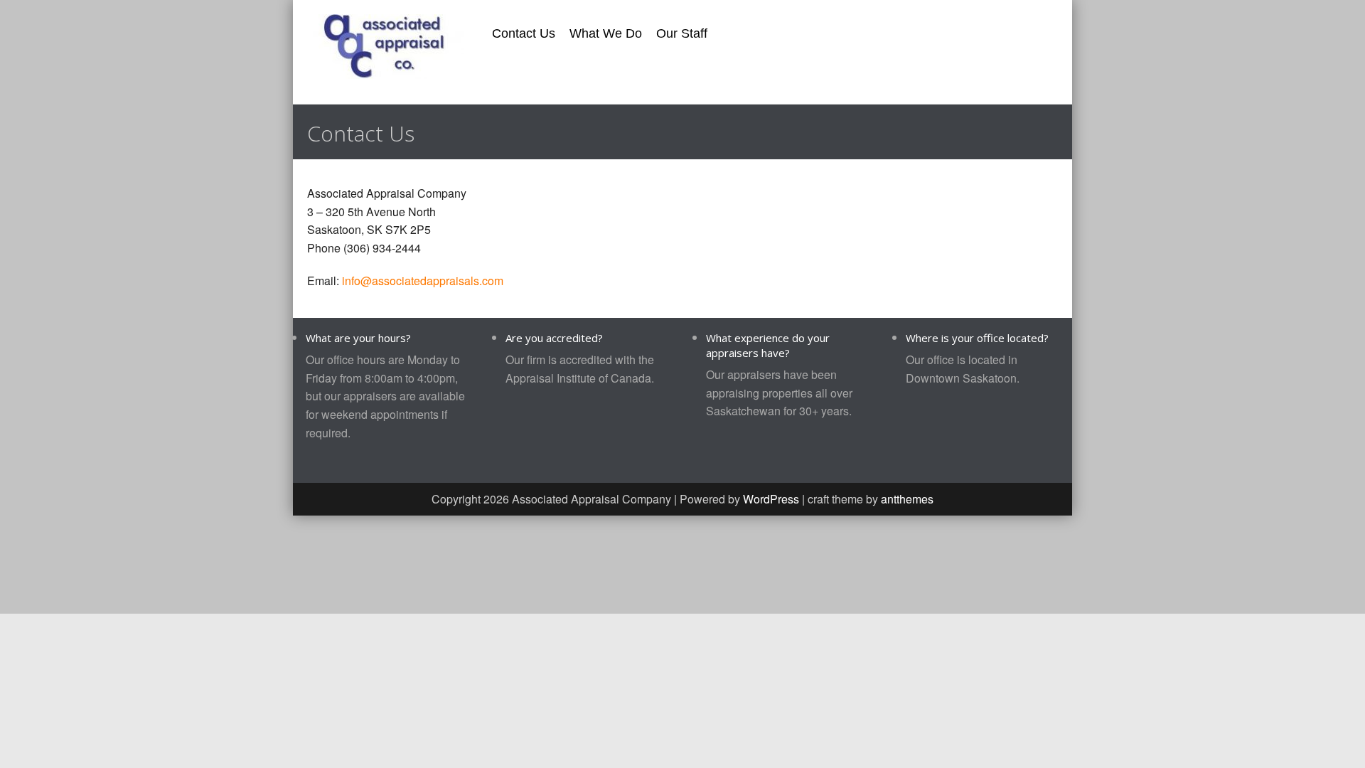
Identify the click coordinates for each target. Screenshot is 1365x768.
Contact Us (523, 33)
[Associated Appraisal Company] (385, 45)
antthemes (907, 499)
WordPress (771, 499)
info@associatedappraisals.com (422, 280)
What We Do (605, 33)
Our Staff (681, 33)
